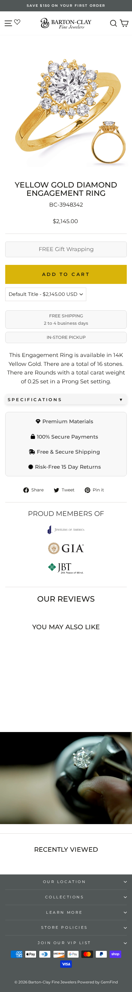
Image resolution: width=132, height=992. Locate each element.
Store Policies (64, 927)
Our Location (64, 882)
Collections (64, 897)
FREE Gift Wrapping (66, 249)
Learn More (64, 912)
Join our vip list (64, 943)
